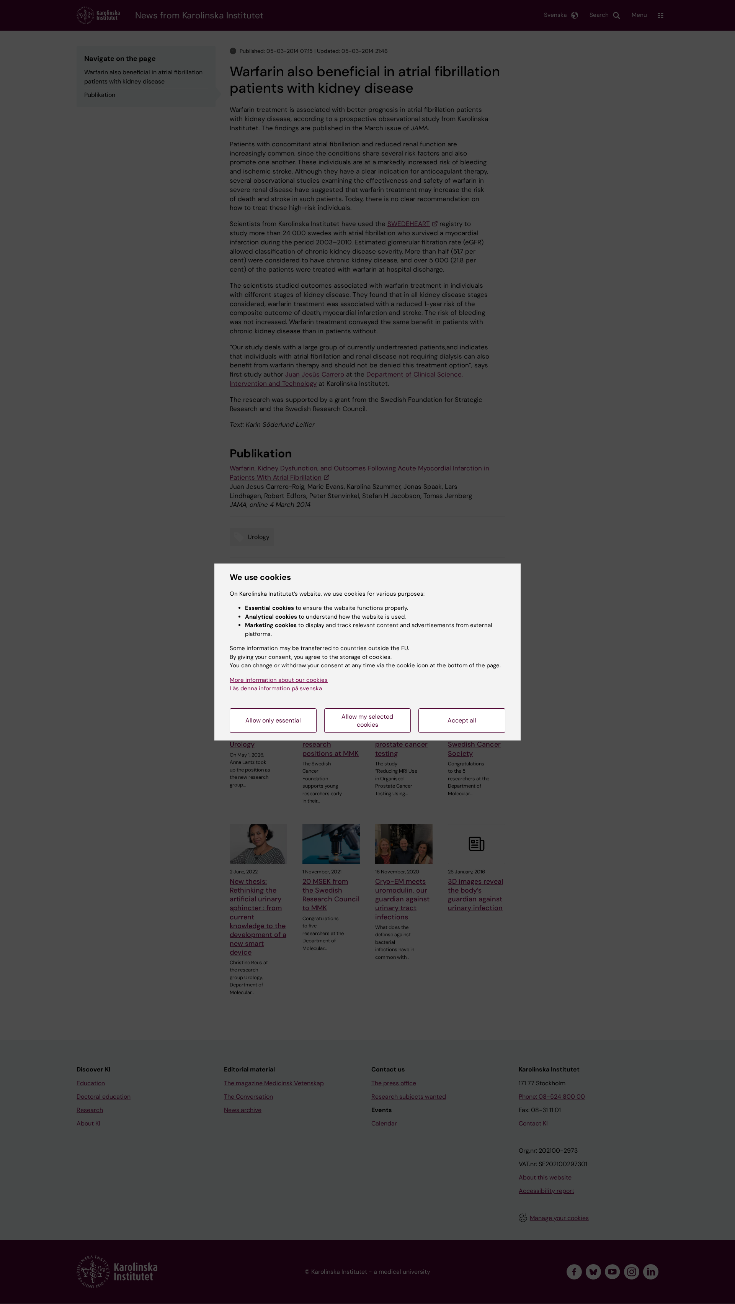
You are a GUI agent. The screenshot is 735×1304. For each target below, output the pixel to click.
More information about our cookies (279, 680)
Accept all (462, 720)
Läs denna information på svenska (276, 688)
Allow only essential (273, 720)
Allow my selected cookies (367, 721)
